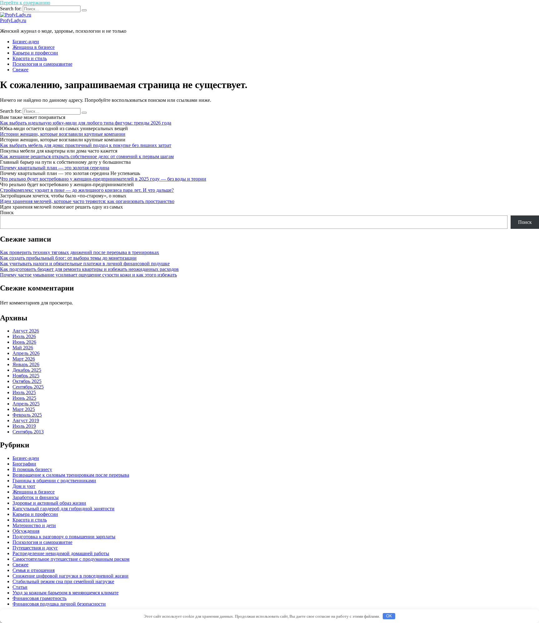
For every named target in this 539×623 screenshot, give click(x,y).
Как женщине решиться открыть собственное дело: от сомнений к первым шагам (87, 156)
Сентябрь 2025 (28, 386)
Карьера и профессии (35, 52)
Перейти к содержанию (25, 2)
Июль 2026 (24, 336)
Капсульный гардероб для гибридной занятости (63, 508)
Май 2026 (22, 347)
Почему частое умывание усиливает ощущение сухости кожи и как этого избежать (88, 274)
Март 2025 (23, 409)
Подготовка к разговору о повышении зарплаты (63, 536)
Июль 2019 (24, 426)
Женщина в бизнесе (33, 47)
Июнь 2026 (24, 342)
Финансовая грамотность (39, 598)
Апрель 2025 (26, 403)
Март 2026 (23, 358)
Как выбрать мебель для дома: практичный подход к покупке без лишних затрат (85, 145)
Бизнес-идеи (25, 41)
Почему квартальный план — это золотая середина (54, 167)
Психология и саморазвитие (42, 64)
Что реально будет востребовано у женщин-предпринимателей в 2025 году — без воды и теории (103, 179)
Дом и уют (23, 486)
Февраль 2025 (27, 415)
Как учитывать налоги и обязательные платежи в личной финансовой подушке (85, 263)
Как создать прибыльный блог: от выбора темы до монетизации (68, 258)
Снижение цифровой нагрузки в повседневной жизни (70, 575)
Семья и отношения (33, 570)
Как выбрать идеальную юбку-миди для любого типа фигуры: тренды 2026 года (85, 122)
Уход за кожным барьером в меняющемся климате (65, 592)
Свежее (20, 69)
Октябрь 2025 (26, 381)
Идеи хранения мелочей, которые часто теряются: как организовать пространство (87, 201)
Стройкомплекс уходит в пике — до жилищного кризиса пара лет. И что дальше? (87, 190)
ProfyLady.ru (13, 20)
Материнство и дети (34, 525)
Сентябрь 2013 (28, 431)
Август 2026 (25, 330)
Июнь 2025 (24, 398)
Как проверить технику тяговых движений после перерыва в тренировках (79, 252)
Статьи (19, 587)
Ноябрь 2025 (25, 375)
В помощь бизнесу (32, 469)
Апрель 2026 (26, 353)
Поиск (7, 212)
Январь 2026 (25, 364)
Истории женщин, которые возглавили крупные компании (62, 134)
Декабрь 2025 (26, 370)
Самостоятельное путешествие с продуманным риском (70, 559)
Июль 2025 (24, 392)
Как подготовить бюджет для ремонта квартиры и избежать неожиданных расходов (89, 269)
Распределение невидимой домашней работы (60, 553)
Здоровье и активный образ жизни (49, 503)
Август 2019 (25, 420)
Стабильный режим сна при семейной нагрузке (63, 581)
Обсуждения (25, 531)
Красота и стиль (29, 58)
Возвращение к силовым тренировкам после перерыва (70, 475)
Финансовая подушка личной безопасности (59, 603)
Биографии (24, 463)
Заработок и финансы (35, 497)
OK (389, 616)
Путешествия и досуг (35, 547)
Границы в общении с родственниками (54, 480)
